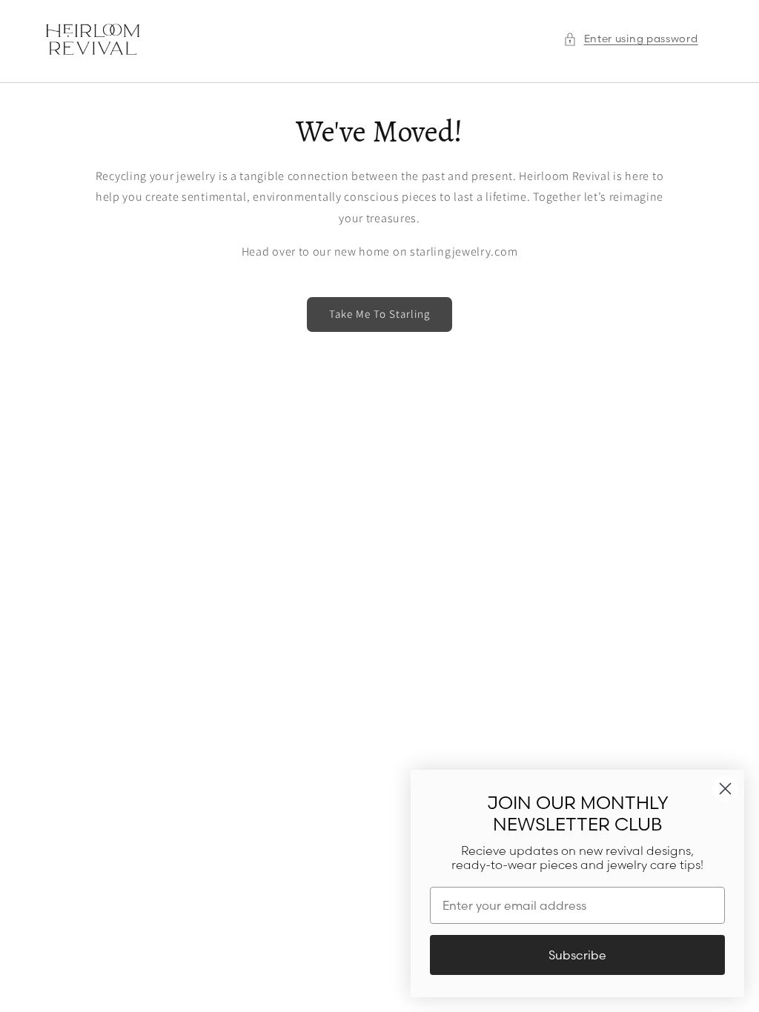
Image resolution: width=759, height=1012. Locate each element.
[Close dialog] (725, 789)
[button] (630, 39)
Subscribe (577, 955)
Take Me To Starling (379, 314)
